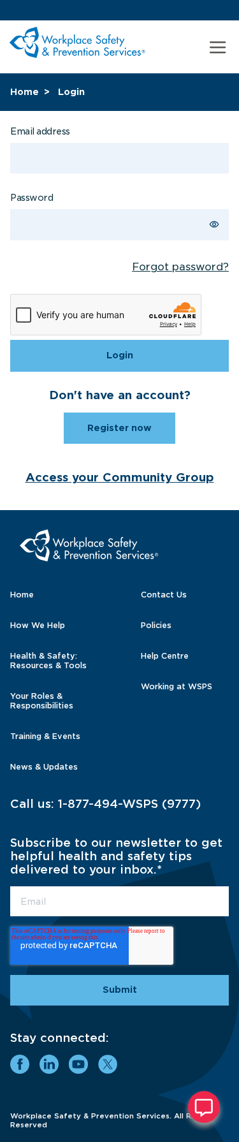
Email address (40, 131)
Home (24, 92)
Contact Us (164, 594)
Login (71, 92)
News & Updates (44, 767)
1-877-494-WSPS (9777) (129, 803)
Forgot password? (180, 267)
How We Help (37, 625)
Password (31, 198)
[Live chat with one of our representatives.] (204, 1107)
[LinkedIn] (49, 1064)
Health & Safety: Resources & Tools (48, 660)
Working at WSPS (176, 686)
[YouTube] (78, 1064)
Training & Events (45, 736)
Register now (119, 428)
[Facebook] (19, 1064)
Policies (156, 625)
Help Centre (165, 656)
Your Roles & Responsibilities (41, 700)
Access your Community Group (119, 477)
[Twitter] (107, 1064)
